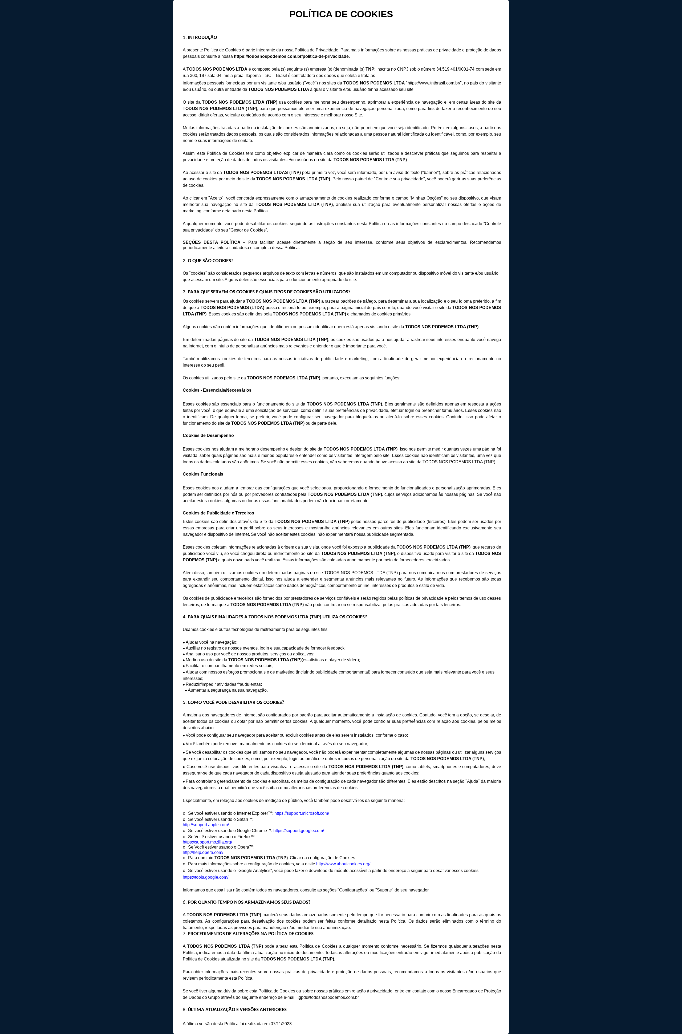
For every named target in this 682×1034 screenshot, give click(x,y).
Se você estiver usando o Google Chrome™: (230, 830)
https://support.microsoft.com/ (301, 813)
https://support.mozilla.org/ (207, 842)
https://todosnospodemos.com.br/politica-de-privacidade (291, 56)
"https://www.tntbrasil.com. (430, 83)
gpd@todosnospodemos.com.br (329, 997)
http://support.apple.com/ (206, 824)
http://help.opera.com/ (203, 852)
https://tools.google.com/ (205, 877)
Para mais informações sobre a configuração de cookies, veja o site (252, 864)
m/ (321, 830)
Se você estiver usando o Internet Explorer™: (231, 813)
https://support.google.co (296, 830)
